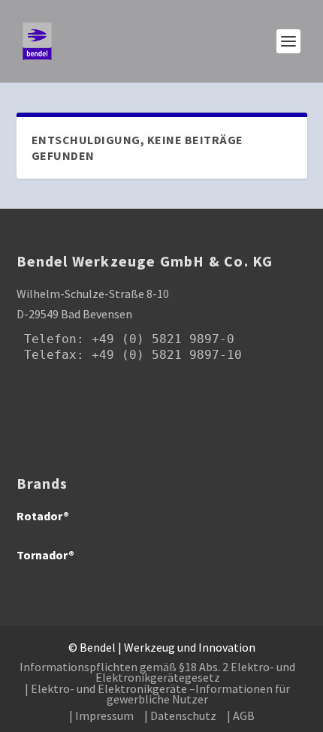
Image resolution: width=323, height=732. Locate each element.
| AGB (241, 715)
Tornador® (45, 554)
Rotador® (43, 515)
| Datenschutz (180, 715)
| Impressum (101, 715)
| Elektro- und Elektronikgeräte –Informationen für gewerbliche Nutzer (157, 693)
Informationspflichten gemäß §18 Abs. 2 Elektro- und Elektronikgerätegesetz (157, 672)
